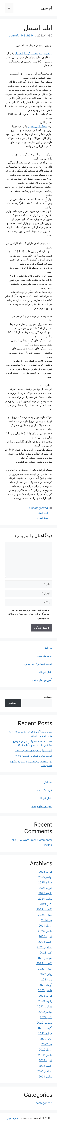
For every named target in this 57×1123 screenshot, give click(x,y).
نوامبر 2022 (45, 1011)
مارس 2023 (45, 990)
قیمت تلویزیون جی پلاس (38, 663)
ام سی (46, 8)
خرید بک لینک (44, 655)
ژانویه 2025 (45, 893)
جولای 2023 (45, 968)
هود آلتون (42, 517)
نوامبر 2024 (45, 898)
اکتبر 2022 (46, 1017)
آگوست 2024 (44, 909)
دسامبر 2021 (44, 1071)
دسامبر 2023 (44, 947)
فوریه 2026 (45, 871)
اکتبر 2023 (46, 952)
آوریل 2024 (45, 925)
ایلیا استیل (42, 512)
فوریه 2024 (45, 936)
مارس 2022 (45, 1055)
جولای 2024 (45, 914)
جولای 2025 (45, 882)
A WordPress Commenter (36, 840)
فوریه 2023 (45, 995)
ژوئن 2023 (45, 974)
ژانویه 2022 (45, 1065)
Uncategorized (38, 508)
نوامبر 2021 (45, 1076)
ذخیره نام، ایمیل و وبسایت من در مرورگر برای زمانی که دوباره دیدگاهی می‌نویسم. (28, 613)
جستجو (48, 696)
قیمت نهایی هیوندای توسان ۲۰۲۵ (33, 750)
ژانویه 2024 (45, 941)
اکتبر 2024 (46, 904)
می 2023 (46, 979)
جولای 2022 (45, 1033)
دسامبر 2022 (44, 1006)
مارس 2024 (45, 931)
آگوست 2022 (44, 1028)
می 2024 (46, 920)
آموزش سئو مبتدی (42, 680)
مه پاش (48, 647)
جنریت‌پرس (12, 1118)
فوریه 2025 (45, 887)
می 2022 (46, 1044)
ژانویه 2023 (45, 1001)
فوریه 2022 (45, 1060)
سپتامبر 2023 (44, 958)
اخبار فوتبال (45, 672)
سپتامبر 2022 (44, 1022)
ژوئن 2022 (46, 1038)
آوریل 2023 (45, 984)
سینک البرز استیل (37, 126)
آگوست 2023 (44, 963)
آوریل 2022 (45, 1049)
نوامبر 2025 (45, 877)
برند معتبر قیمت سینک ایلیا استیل (33, 53)
